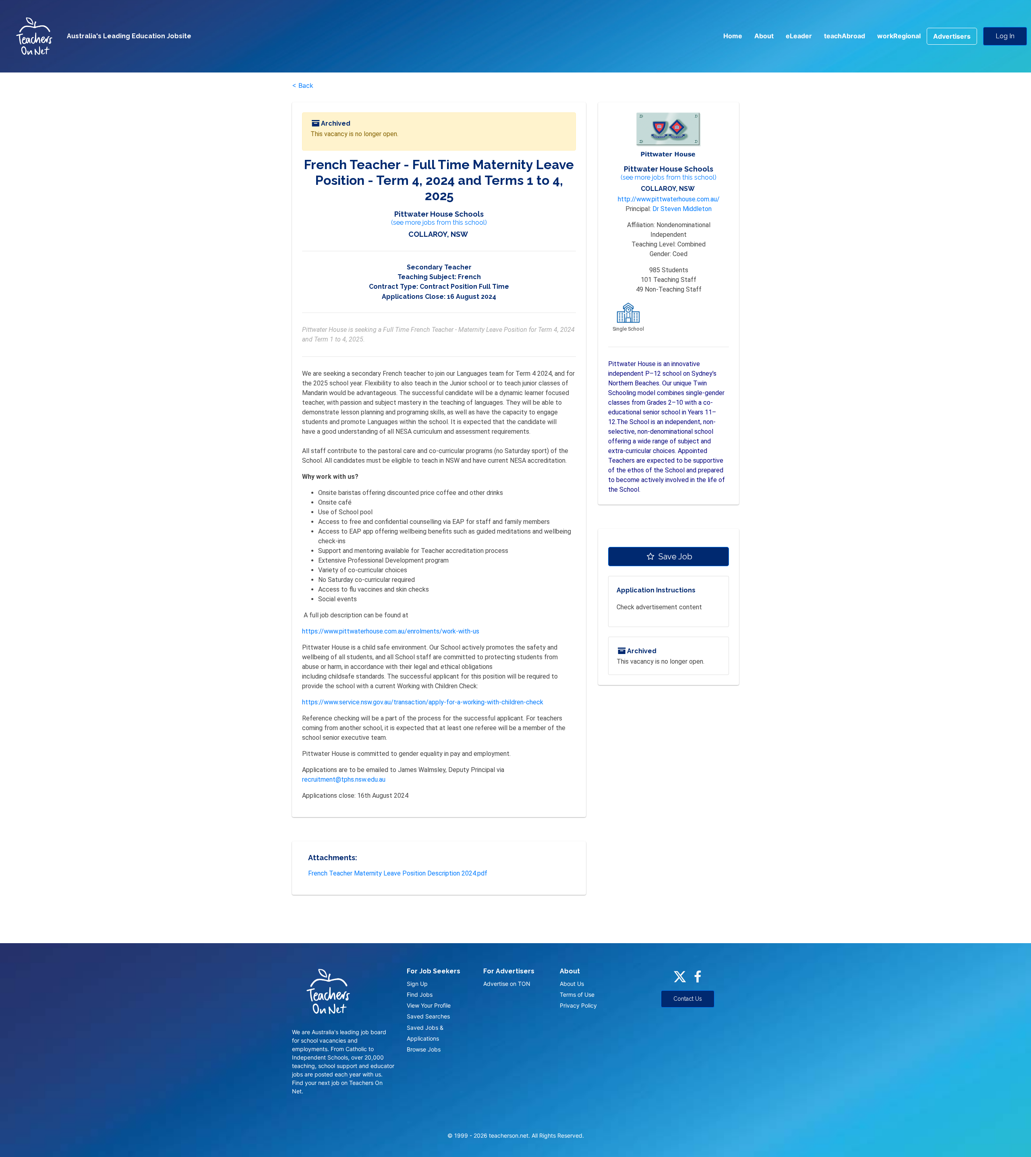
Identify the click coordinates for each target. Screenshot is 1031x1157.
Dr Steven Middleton (682, 209)
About (764, 36)
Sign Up (417, 983)
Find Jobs (420, 994)
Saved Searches (428, 1016)
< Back (302, 85)
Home (732, 36)
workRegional (899, 36)
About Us (572, 983)
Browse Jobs (424, 1049)
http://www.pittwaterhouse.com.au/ (669, 199)
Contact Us (687, 999)
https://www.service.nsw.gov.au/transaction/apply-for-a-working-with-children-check (422, 702)
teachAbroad (844, 36)
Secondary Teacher (439, 267)
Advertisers (952, 36)
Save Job (674, 556)
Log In (1005, 36)
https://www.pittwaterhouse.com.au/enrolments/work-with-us (390, 631)
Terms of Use (577, 994)
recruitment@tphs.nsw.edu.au (343, 779)
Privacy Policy (578, 1005)
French (469, 277)
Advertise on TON (506, 983)
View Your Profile (429, 1005)
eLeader (799, 36)
